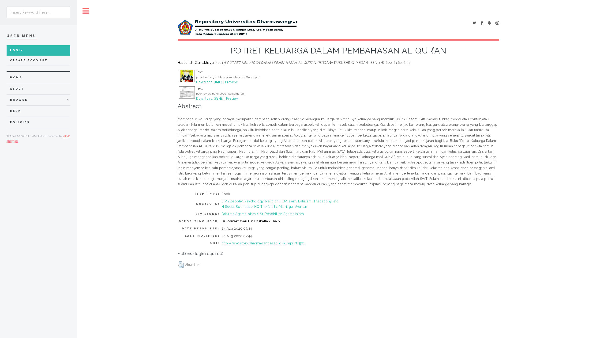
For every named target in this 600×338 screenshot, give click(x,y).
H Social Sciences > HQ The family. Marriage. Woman (264, 207)
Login (16, 50)
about (17, 88)
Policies (20, 122)
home (16, 77)
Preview (231, 82)
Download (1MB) (209, 82)
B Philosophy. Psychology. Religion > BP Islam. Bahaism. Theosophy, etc (279, 201)
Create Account (29, 60)
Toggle (86, 11)
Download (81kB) (209, 98)
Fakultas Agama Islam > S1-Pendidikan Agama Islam (262, 214)
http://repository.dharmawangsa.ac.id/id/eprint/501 (262, 243)
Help (15, 111)
